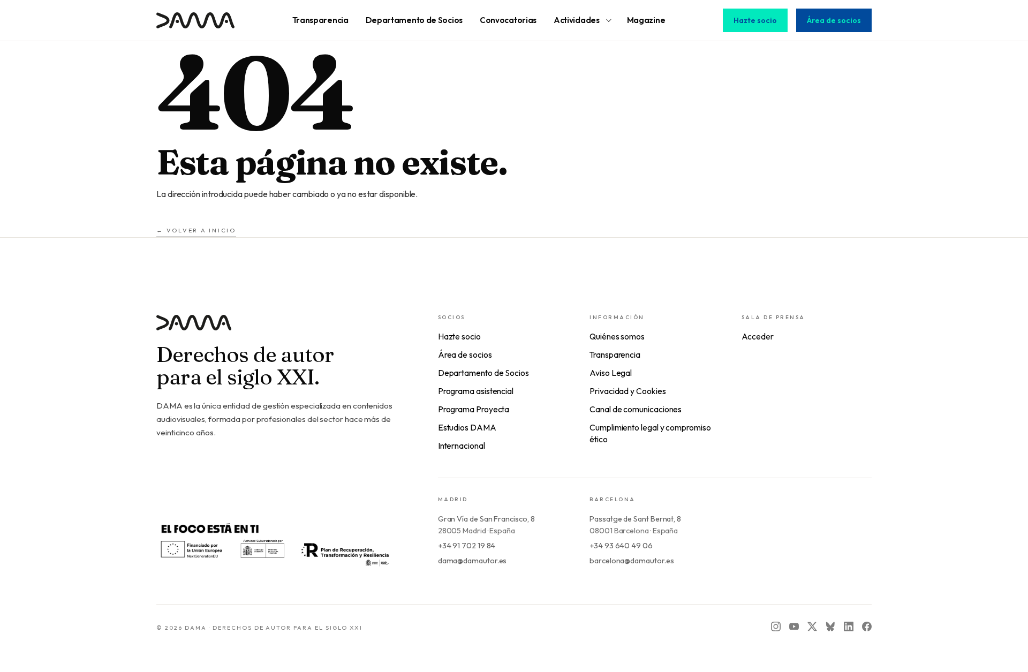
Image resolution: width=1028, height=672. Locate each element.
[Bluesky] (830, 626)
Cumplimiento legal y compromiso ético (650, 433)
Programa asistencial (475, 391)
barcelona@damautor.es (631, 560)
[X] (812, 626)
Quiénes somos (617, 336)
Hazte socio (755, 20)
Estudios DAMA (467, 427)
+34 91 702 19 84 (467, 545)
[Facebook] (867, 626)
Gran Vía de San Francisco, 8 (486, 519)
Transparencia (614, 354)
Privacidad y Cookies (627, 391)
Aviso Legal (610, 372)
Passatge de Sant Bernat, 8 (635, 519)
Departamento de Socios (483, 372)
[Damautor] (275, 329)
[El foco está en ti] (274, 543)
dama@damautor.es (472, 560)
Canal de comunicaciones (635, 409)
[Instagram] (776, 626)
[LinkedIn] (848, 626)
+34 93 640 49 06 (621, 545)
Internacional (461, 445)
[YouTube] (794, 626)
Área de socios (834, 20)
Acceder (758, 336)
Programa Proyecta (474, 409)
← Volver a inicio (196, 230)
